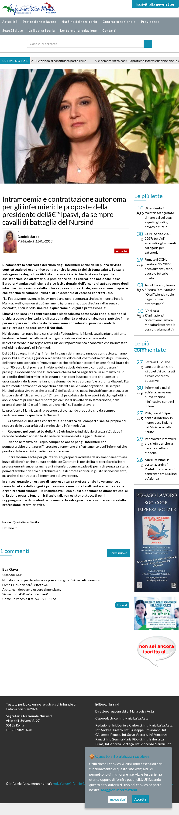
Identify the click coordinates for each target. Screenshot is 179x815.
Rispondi (122, 605)
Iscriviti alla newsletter (155, 4)
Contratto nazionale (119, 22)
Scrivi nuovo (118, 553)
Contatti (109, 30)
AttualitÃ (121, 251)
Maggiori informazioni (119, 790)
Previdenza (150, 22)
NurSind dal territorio (79, 22)
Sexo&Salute (12, 30)
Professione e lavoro (39, 22)
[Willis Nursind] (156, 613)
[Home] (27, 8)
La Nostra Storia (41, 30)
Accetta (140, 799)
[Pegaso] (156, 540)
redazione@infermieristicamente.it (78, 783)
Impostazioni (118, 799)
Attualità (9, 22)
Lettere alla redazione (78, 30)
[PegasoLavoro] (156, 651)
